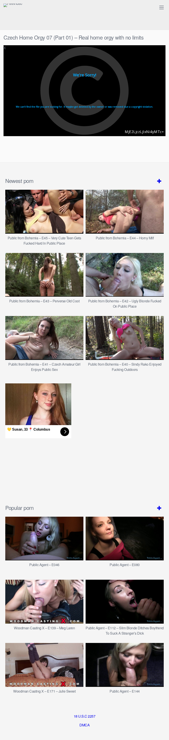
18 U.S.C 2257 (85, 716)
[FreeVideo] (13, 5)
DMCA (84, 724)
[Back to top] (161, 730)
